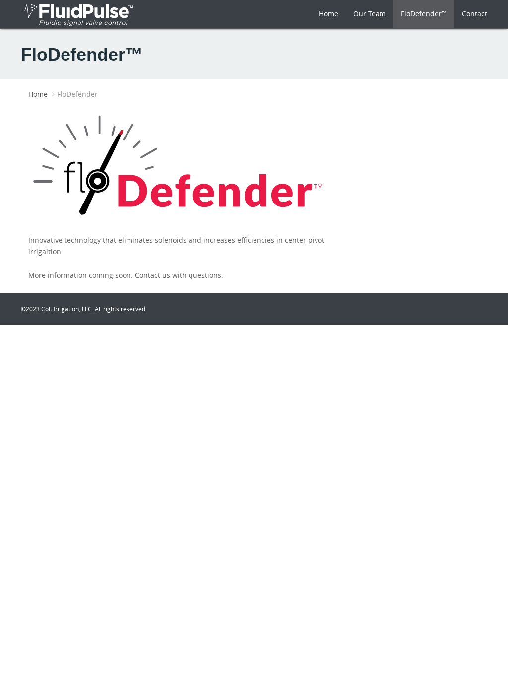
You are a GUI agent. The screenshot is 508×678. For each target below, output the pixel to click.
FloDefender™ (424, 13)
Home (328, 13)
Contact (474, 13)
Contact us (152, 275)
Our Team (369, 13)
